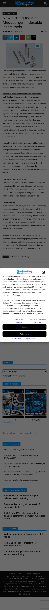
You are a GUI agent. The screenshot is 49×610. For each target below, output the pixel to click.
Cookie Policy (17, 339)
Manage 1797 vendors (19, 320)
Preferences (24, 334)
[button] (43, 272)
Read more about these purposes (38, 320)
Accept (24, 327)
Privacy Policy (30, 339)
